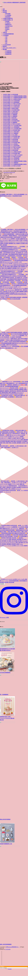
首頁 (4, 9)
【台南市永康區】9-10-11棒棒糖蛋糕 (11, 127)
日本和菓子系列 (9, 26)
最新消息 (5, 10)
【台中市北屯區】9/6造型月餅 (9, 117)
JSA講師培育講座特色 (8, 18)
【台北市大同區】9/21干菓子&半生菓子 (12, 147)
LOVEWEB (7, 949)
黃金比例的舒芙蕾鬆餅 (5, 819)
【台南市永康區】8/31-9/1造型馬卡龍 (11, 105)
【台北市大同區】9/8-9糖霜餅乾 (10, 122)
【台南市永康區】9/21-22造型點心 (10, 144)
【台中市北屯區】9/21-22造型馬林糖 (11, 145)
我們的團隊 (7, 13)
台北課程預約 (8, 51)
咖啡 (6, 30)
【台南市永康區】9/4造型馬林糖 (10, 113)
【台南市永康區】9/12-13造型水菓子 (11, 131)
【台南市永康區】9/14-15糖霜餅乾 (10, 133)
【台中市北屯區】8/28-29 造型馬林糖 (11, 100)
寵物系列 (7, 27)
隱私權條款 (7, 16)
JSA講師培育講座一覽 (8, 19)
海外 (6, 43)
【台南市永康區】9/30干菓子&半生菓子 (12, 165)
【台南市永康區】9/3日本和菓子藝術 (11, 110)
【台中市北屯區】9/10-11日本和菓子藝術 (12, 125)
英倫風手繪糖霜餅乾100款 (6, 843)
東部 (6, 41)
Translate (10, 968)
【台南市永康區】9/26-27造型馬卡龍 (11, 159)
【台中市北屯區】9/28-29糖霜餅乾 (10, 162)
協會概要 (5, 12)
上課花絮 (5, 32)
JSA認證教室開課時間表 (8, 33)
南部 (6, 40)
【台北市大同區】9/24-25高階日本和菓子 (12, 151)
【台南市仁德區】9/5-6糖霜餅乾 (10, 116)
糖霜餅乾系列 (8, 24)
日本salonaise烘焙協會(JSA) (12, 947)
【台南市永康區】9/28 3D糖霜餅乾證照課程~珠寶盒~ (15, 161)
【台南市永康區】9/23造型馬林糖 (10, 150)
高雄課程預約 (8, 54)
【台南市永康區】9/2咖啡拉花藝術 (10, 108)
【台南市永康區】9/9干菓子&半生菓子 (11, 124)
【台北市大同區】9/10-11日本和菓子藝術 (12, 128)
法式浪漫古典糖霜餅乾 (5, 672)
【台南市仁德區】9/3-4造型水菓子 (10, 111)
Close (1, 6)
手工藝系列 (7, 23)
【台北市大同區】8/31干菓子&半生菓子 (12, 103)
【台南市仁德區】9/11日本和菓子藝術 (11, 130)
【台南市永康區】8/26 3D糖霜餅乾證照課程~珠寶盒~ (15, 96)
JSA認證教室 (6, 35)
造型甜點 (7, 21)
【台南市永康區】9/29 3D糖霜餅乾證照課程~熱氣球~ (15, 164)
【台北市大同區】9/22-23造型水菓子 (11, 148)
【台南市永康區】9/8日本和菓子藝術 (11, 120)
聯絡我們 (5, 46)
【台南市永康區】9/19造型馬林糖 (10, 139)
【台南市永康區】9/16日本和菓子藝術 (11, 136)
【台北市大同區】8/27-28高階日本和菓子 (12, 99)
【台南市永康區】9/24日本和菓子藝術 (11, 153)
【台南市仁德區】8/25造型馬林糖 (10, 94)
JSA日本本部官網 (7, 44)
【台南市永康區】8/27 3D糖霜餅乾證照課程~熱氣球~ (15, 97)
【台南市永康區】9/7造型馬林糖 (10, 119)
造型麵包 (7, 29)
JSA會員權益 (8, 15)
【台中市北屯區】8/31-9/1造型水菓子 (11, 106)
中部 (6, 38)
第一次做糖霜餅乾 (4, 694)
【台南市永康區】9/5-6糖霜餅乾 (10, 114)
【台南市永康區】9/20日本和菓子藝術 (11, 142)
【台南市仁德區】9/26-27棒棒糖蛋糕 (11, 158)
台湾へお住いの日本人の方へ (9, 47)
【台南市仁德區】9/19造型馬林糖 (10, 141)
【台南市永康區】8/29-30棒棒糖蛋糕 (11, 102)
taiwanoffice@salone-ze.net (9, 172)
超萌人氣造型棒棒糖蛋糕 (5, 944)
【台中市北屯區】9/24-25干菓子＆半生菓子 (12, 155)
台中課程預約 (8, 52)
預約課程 (5, 49)
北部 (6, 37)
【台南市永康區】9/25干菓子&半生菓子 (12, 156)
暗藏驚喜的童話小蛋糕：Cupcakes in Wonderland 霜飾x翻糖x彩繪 (7, 718)
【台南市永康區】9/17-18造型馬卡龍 (11, 137)
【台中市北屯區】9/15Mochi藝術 (10, 134)
